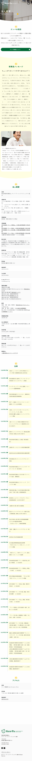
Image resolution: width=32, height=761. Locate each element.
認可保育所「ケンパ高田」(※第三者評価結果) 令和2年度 (16, 228)
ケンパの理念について (15, 49)
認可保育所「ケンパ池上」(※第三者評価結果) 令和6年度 (16, 233)
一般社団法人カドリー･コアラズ (10, 353)
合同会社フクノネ (13, 295)
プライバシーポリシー (5, 752)
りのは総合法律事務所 (20, 308)
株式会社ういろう (16, 292)
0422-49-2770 (5, 699)
